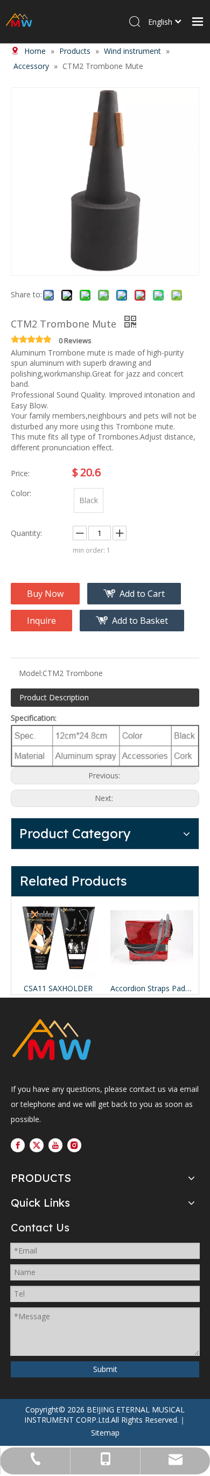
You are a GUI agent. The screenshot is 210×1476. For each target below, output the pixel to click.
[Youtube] (55, 1145)
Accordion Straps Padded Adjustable (151, 988)
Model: (31, 673)
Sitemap (105, 1433)
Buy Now (45, 594)
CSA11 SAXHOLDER (58, 988)
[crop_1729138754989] (51, 1041)
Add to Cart (142, 594)
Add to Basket (140, 620)
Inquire (41, 620)
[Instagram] (74, 1145)
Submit (105, 1369)
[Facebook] (18, 1145)
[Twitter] (37, 1145)
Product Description (54, 697)
